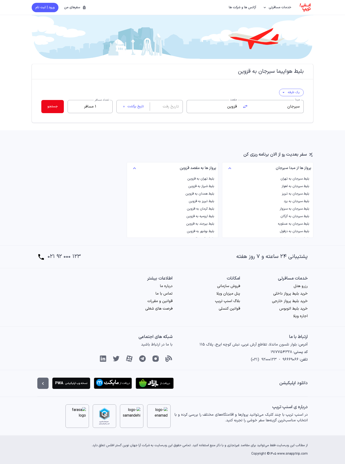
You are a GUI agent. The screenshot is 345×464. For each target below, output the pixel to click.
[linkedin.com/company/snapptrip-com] (103, 358)
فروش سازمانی (228, 286)
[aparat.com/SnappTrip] (129, 358)
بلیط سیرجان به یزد (296, 201)
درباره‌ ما (166, 286)
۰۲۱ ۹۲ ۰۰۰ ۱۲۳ (64, 257)
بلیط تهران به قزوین (200, 178)
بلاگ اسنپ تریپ (227, 301)
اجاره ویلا (300, 316)
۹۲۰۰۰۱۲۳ (268, 359)
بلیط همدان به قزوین (199, 194)
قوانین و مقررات (159, 301)
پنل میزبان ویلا (228, 293)
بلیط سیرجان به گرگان (294, 216)
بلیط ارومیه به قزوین (200, 216)
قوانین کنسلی (229, 308)
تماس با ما (163, 293)
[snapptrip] (305, 7)
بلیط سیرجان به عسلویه (293, 224)
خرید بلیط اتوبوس (293, 308)
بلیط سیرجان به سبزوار (294, 209)
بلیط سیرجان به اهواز (295, 186)
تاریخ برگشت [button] (133, 106)
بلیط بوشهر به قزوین (200, 231)
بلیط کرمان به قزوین (200, 209)
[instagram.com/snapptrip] (155, 358)
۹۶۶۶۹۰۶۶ (291, 359)
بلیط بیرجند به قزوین (200, 224)
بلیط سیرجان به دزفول (294, 231)
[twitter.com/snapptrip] (116, 358)
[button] (277, 7)
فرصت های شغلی (158, 308)
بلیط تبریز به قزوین (201, 201)
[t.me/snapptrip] (142, 358)
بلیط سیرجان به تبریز (295, 194)
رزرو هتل (301, 286)
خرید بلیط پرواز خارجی (290, 301)
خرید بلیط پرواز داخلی (290, 293)
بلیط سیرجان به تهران (294, 178)
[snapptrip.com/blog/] (168, 358)
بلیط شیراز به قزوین (201, 186)
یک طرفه (290, 92)
